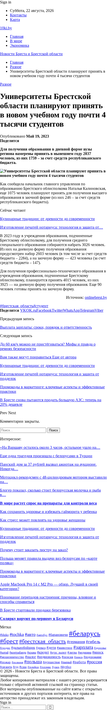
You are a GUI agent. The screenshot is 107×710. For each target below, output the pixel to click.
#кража (31, 652)
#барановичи (58, 635)
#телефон (33, 666)
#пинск (78, 657)
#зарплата (83, 647)
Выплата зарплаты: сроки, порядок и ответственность (46, 327)
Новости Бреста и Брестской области (31, 54)
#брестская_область (16, 306)
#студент (40, 306)
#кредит (43, 652)
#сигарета (6, 667)
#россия (94, 661)
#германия (76, 642)
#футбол (65, 667)
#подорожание (93, 657)
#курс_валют (58, 652)
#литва (72, 652)
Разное (5, 84)
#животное (64, 648)
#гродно (5, 647)
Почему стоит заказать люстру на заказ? (34, 550)
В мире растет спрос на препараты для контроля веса (48, 503)
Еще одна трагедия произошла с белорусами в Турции (46, 456)
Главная (16, 36)
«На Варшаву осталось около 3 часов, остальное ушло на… (50, 447)
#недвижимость (49, 657)
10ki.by (6, 28)
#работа (79, 662)
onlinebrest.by (96, 297)
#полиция (17, 662)
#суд (15, 667)
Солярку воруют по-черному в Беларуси (36, 618)
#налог (30, 657)
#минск (98, 652)
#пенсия (67, 657)
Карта (15, 19)
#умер (55, 666)
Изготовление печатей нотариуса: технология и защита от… (51, 227)
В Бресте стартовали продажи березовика (35, 610)
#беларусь (84, 633)
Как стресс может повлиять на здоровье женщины (42, 520)
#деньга (41, 648)
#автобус (42, 635)
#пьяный (66, 662)
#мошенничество (12, 657)
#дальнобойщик (23, 648)
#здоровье (100, 647)
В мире (16, 41)
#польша (33, 661)
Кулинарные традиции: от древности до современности (47, 219)
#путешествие (51, 662)
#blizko (4, 635)
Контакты (18, 15)
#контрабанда (17, 652)
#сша (23, 667)
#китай (4, 652)
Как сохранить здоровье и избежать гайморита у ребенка (48, 511)
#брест (9, 641)
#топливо (45, 666)
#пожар (5, 662)
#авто (30, 634)
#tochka (17, 634)
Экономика (19, 45)
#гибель (93, 641)
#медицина (84, 652)
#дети (51, 647)
